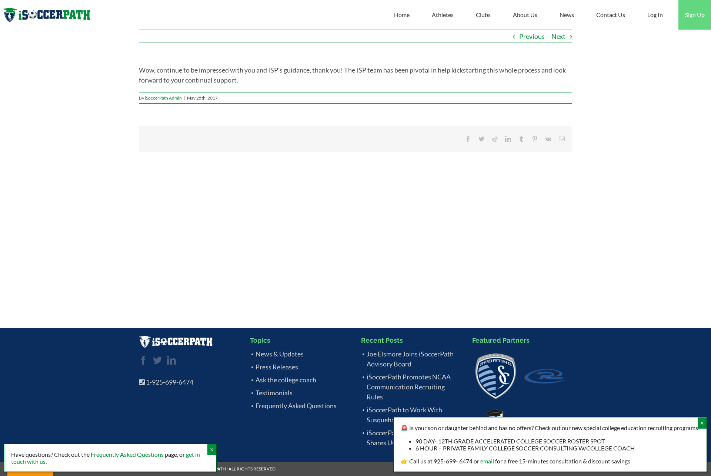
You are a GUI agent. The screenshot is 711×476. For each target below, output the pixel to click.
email (487, 461)
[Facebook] (143, 360)
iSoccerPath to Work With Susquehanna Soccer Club (404, 415)
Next (558, 36)
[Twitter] (157, 360)
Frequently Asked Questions (296, 406)
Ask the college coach (286, 380)
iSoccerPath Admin (163, 98)
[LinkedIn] (171, 360)
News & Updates (280, 354)
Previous (532, 36)
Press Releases (277, 367)
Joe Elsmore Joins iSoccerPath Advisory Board (410, 359)
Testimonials (274, 393)
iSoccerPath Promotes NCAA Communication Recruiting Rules (409, 387)
